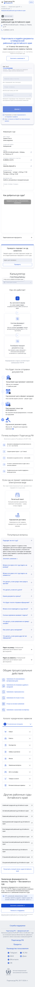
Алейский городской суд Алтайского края (15, 805)
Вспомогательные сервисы (17, 785)
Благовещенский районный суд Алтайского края (16, 830)
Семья (11, 731)
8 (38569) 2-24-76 (9, 30)
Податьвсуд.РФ (9, 2)
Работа (11, 738)
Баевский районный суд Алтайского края (15, 816)
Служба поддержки (17, 926)
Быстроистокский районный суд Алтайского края (16, 843)
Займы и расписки (14, 752)
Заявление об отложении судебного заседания (17, 686)
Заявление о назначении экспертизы (18, 710)
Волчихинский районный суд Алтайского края (15, 850)
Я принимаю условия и (15, 116)
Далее (16, 109)
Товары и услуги (14, 778)
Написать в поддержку (17, 910)
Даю (17, 120)
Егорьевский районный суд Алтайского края (16, 857)
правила (15, 117)
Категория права (11, 282)
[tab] (17, 237)
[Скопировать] (31, 152)
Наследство (12, 745)
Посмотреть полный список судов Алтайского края (17, 870)
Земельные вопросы (15, 765)
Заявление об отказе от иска (15, 698)
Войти (31, 2)
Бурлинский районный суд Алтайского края (16, 836)
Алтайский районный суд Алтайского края (16, 811)
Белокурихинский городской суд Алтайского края (16, 823)
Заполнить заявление (17, 58)
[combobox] (17, 79)
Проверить (17, 264)
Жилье (11, 758)
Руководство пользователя (17, 948)
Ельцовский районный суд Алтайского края (16, 862)
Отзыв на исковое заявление (15, 704)
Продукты (17, 944)
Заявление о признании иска (15, 692)
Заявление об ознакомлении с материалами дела (16, 680)
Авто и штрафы (13, 772)
